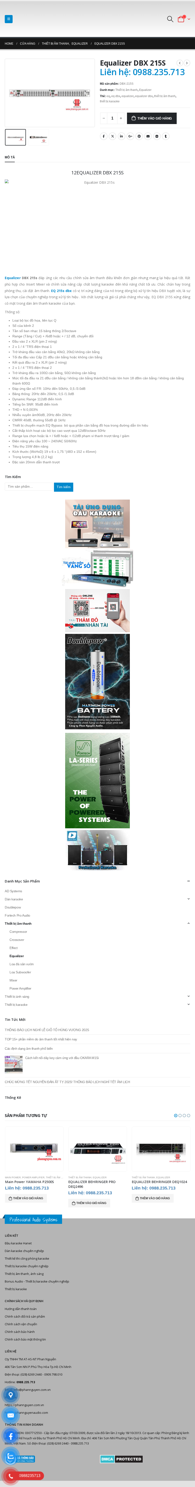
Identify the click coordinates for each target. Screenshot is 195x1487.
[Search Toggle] (170, 19)
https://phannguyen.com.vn (24, 1405)
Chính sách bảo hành (20, 1332)
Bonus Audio (14, 1281)
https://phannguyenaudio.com (26, 1413)
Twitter (112, 136)
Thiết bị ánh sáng (17, 996)
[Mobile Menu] (9, 19)
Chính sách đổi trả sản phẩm (25, 1317)
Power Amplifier (20, 988)
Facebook (103, 136)
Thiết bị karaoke (16, 1005)
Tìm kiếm (64, 487)
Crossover (17, 940)
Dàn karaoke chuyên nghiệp (24, 1251)
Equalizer (145, 90)
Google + (130, 136)
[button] (176, 1115)
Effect (13, 948)
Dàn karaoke (14, 899)
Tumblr (166, 136)
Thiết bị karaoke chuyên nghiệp (27, 1266)
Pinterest (139, 136)
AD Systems (13, 891)
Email (148, 136)
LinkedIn (121, 136)
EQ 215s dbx (61, 290)
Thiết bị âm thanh (126, 90)
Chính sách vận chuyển (21, 1324)
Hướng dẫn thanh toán (21, 1309)
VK (157, 136)
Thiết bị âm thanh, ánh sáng (24, 1274)
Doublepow (13, 907)
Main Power (13, 1177)
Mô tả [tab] (10, 157)
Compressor (18, 932)
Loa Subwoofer (20, 972)
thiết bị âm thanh (165, 96)
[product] (34, 1149)
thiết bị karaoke (110, 101)
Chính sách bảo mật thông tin (25, 1339)
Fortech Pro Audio (17, 915)
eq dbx (115, 96)
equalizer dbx (144, 96)
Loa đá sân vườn (22, 964)
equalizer (128, 96)
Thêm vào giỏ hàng (154, 118)
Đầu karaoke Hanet (18, 1243)
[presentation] (10, 92)
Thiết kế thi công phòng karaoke (27, 1259)
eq (108, 96)
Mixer (13, 980)
